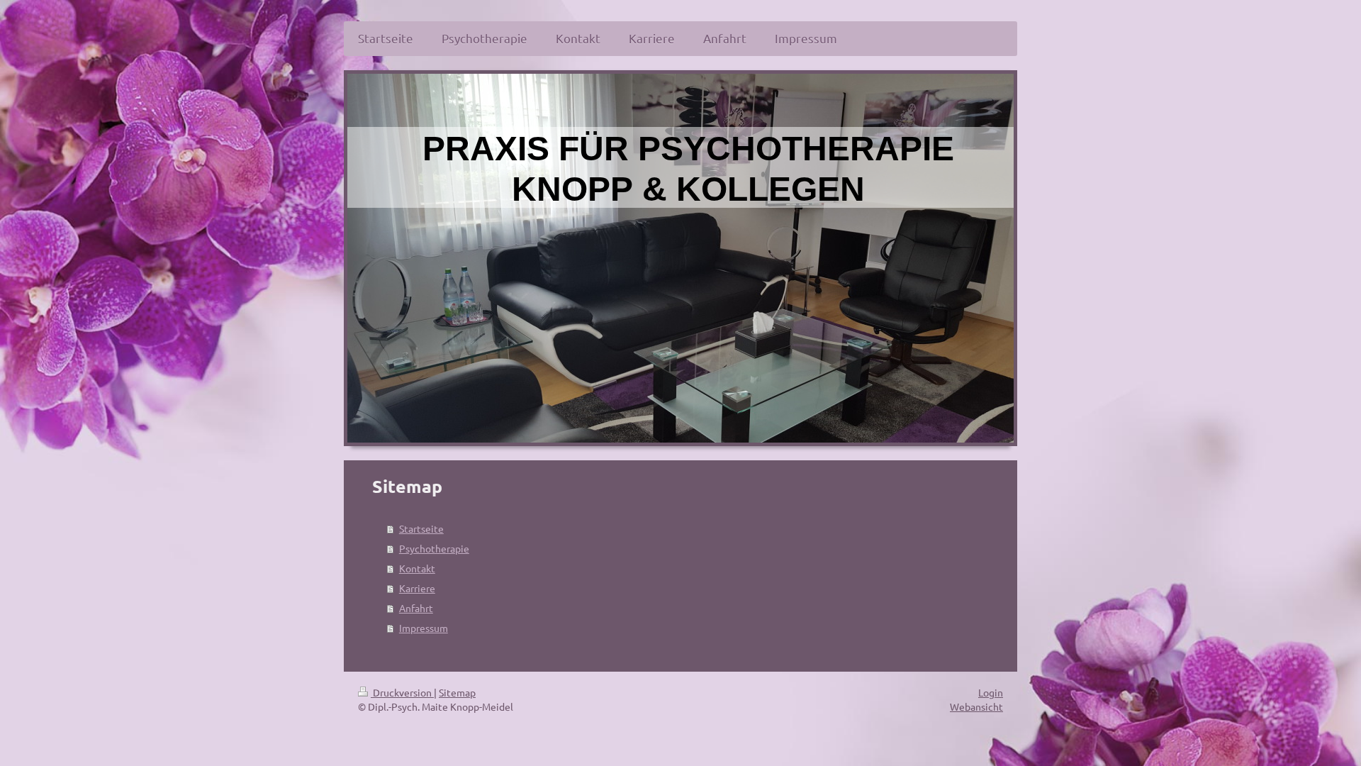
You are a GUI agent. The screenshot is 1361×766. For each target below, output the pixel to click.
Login (990, 692)
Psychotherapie (434, 548)
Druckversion (402, 692)
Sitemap (457, 692)
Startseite (421, 528)
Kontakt (417, 568)
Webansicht (976, 706)
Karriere (417, 588)
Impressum (423, 627)
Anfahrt (416, 607)
